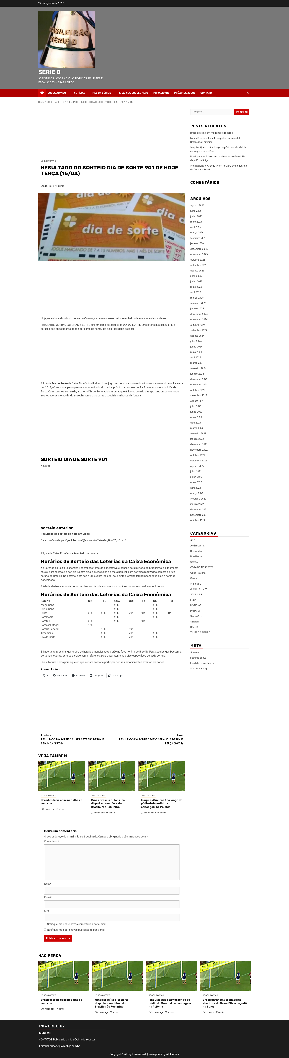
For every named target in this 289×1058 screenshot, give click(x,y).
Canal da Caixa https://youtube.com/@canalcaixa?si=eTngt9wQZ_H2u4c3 (83, 540)
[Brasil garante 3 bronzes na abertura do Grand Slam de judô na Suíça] (225, 976)
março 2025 (197, 297)
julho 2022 (196, 471)
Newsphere (155, 1054)
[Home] (42, 93)
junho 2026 (196, 216)
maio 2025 (196, 287)
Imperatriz (196, 583)
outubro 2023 (197, 390)
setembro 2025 (198, 265)
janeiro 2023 (197, 439)
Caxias (194, 561)
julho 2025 (196, 276)
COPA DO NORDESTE (201, 567)
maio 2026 (196, 221)
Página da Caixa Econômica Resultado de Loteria (70, 553)
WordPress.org (198, 668)
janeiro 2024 (197, 373)
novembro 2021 (199, 515)
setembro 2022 (198, 460)
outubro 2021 (197, 520)
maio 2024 (196, 352)
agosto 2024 (197, 335)
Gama (193, 578)
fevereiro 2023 (198, 433)
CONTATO (206, 93)
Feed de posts (198, 657)
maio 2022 (196, 482)
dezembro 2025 (199, 248)
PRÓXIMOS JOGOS (185, 93)
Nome (47, 884)
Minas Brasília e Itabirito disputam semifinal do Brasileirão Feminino (108, 804)
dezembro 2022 (199, 444)
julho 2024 (196, 341)
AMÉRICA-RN (197, 545)
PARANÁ (195, 610)
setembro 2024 (198, 330)
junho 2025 (196, 281)
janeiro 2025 (197, 308)
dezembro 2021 (199, 509)
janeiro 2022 (197, 504)
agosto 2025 (197, 270)
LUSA (193, 599)
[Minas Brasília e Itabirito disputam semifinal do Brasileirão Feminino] (111, 776)
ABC (192, 540)
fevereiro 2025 (198, 303)
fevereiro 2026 (198, 238)
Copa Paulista (198, 572)
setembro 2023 (198, 395)
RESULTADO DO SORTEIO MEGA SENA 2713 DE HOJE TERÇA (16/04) (151, 739)
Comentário (51, 841)
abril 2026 (195, 227)
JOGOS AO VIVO (57, 93)
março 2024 (197, 363)
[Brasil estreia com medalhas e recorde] (61, 776)
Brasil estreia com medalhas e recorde (211, 132)
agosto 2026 (197, 205)
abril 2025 (195, 292)
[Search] (248, 93)
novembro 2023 (199, 384)
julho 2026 (196, 211)
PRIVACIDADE (161, 93)
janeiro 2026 (197, 243)
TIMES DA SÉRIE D (100, 93)
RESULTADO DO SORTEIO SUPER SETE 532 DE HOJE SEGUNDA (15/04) (72, 739)
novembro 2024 (199, 319)
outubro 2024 (197, 324)
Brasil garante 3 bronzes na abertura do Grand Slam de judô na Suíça (225, 1003)
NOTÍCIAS (79, 93)
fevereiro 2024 (198, 368)
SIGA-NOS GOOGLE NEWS (134, 93)
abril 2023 (195, 422)
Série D (194, 627)
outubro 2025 (197, 259)
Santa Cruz (196, 616)
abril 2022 (195, 487)
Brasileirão (196, 551)
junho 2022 (196, 476)
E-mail (48, 897)
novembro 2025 (199, 254)
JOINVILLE (196, 594)
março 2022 (197, 493)
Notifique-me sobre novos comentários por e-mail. (76, 924)
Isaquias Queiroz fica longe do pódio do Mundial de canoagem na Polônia (161, 804)
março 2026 (197, 232)
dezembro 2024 (199, 314)
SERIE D (49, 72)
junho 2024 (196, 346)
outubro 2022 (197, 455)
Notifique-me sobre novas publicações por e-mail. (76, 929)
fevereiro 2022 (198, 498)
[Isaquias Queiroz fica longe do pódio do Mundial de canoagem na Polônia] (161, 776)
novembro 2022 (199, 449)
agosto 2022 (197, 466)
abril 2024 (195, 357)
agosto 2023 (197, 400)
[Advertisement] (111, 131)
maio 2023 (196, 417)
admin (61, 186)
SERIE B (194, 621)
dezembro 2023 (199, 379)
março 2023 (197, 428)
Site (46, 910)
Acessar (195, 652)
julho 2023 (196, 406)
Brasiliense (196, 556)
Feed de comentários (202, 663)
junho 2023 (196, 411)
